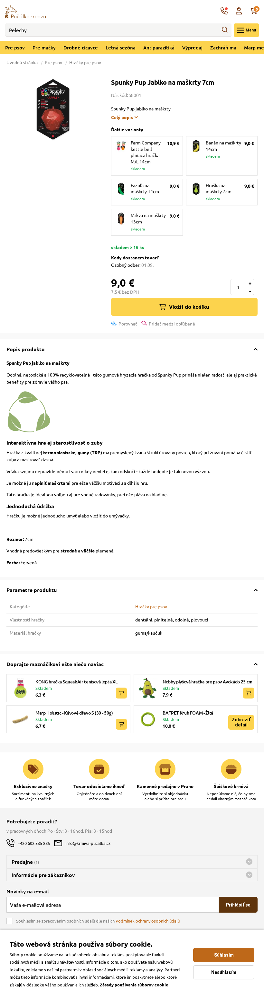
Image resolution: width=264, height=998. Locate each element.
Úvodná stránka (22, 62)
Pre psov (15, 47)
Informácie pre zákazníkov (43, 874)
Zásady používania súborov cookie (134, 984)
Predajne (25, 861)
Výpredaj (192, 47)
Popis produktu (25, 349)
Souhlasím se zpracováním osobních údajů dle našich (98, 921)
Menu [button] (251, 30)
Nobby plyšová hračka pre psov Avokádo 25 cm (207, 682)
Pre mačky (44, 47)
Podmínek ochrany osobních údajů (148, 921)
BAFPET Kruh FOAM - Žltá (188, 713)
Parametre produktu (31, 589)
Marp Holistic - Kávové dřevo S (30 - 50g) (74, 713)
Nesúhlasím (223, 972)
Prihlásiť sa (238, 904)
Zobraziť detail (241, 722)
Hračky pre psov (85, 62)
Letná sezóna (121, 47)
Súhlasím (224, 955)
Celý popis (122, 117)
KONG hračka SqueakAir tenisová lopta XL (76, 682)
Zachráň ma (223, 47)
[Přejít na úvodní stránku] (25, 11)
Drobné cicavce (80, 47)
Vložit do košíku (189, 307)
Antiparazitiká (158, 47)
